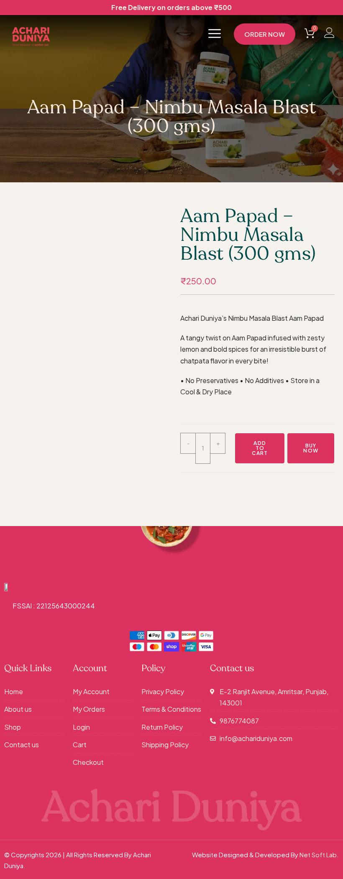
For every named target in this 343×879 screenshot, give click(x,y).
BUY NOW (310, 448)
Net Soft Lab (318, 855)
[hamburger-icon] (214, 34)
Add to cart (260, 448)
